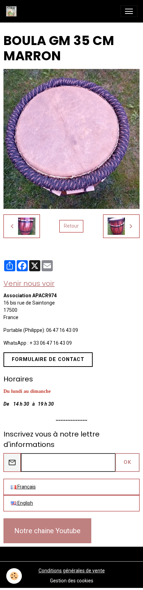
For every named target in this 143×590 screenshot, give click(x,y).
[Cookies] (14, 576)
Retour (71, 226)
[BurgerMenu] (128, 11)
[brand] (13, 11)
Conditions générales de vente (72, 570)
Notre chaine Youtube (47, 531)
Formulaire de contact (48, 359)
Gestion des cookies (71, 580)
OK (127, 462)
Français (26, 487)
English (24, 503)
